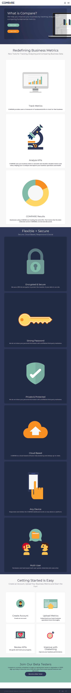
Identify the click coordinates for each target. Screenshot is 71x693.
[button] (68, 3)
